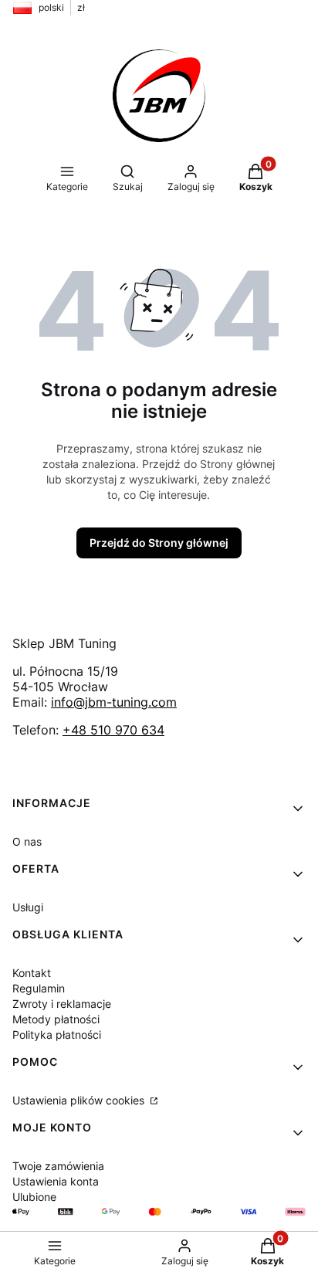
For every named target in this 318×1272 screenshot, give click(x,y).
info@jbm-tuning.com (114, 702)
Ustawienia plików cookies (79, 1100)
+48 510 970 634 (113, 730)
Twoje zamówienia (58, 1165)
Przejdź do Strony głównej (159, 542)
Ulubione (34, 1196)
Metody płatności (56, 1019)
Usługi (27, 907)
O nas (27, 841)
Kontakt (31, 972)
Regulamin (38, 988)
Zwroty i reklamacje (61, 1003)
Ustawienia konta (55, 1181)
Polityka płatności (56, 1034)
